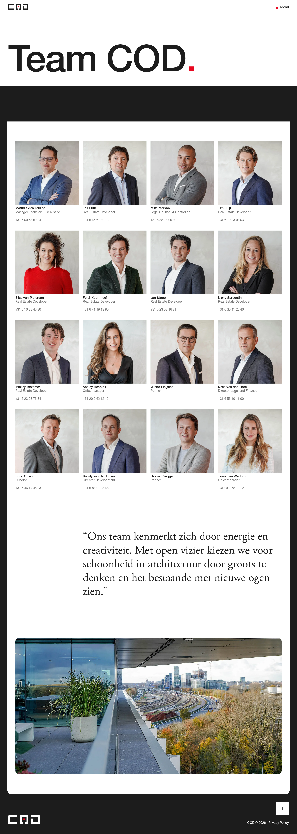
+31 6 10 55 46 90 (28, 309)
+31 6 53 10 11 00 (231, 399)
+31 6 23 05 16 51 (163, 309)
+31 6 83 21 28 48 (95, 488)
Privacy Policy (278, 823)
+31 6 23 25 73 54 (28, 399)
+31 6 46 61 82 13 (95, 220)
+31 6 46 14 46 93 (28, 488)
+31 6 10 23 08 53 (231, 220)
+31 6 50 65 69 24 (28, 220)
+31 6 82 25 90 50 (163, 220)
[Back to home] (18, 7)
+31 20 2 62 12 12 (95, 399)
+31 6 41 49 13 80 (95, 309)
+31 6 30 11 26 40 (231, 309)
